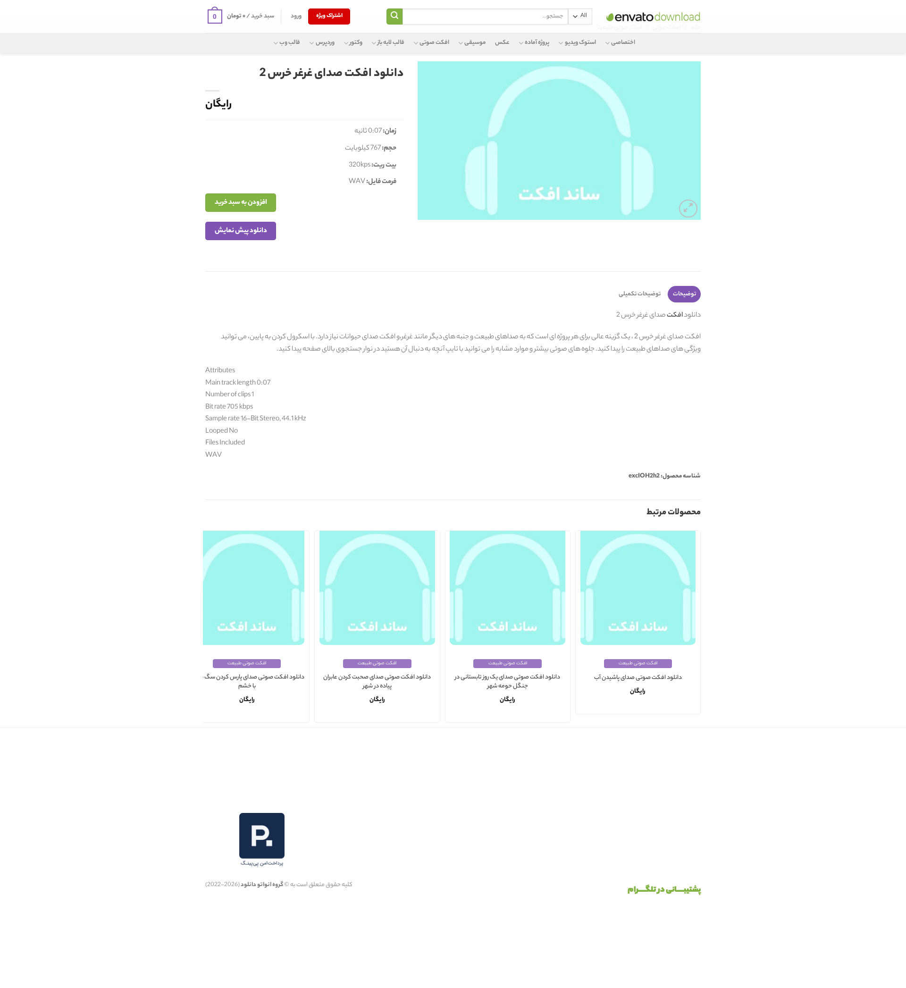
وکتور (356, 43)
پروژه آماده (537, 43)
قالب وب (289, 43)
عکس (502, 43)
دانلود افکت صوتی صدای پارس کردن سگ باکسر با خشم (247, 682)
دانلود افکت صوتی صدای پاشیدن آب (638, 678)
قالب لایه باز (391, 43)
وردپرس (325, 43)
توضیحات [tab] (684, 294)
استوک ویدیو (580, 43)
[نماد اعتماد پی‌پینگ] (262, 840)
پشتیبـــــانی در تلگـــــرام (664, 890)
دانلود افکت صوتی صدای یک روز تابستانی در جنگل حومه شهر (507, 682)
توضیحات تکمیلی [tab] (640, 294)
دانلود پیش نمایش (241, 231)
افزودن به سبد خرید (241, 202)
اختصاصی (623, 43)
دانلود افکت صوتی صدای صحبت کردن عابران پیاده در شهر (377, 682)
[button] (296, 16)
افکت (674, 315)
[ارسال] (394, 16)
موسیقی (475, 43)
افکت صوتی (434, 43)
